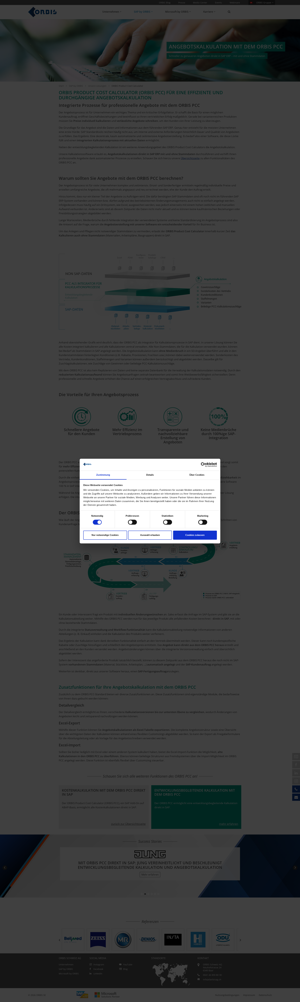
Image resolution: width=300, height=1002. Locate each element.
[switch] (132, 522)
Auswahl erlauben (150, 535)
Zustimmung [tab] (103, 475)
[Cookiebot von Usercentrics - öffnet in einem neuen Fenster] (203, 464)
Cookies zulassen (195, 535)
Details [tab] (150, 475)
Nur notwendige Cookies (105, 535)
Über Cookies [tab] (196, 475)
